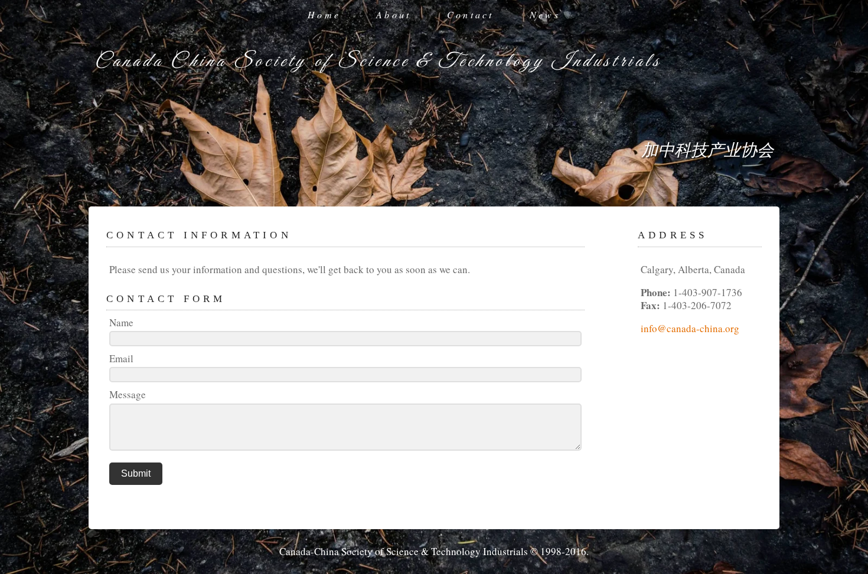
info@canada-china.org (690, 328)
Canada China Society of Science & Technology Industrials (377, 62)
